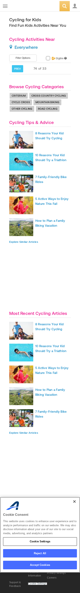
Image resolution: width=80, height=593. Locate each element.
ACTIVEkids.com (24, 6)
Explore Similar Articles (23, 242)
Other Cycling (22, 108)
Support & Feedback (15, 584)
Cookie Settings (40, 541)
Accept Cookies (40, 564)
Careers (51, 577)
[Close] (74, 501)
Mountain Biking (47, 102)
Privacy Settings (56, 573)
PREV (17, 68)
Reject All (40, 553)
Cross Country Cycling (48, 95)
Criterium (19, 95)
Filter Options (23, 58)
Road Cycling (47, 108)
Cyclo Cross (21, 102)
